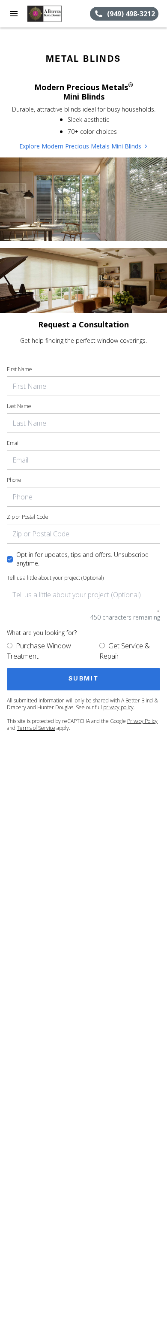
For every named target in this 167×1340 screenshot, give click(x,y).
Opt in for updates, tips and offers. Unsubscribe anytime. (82, 559)
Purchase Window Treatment (39, 651)
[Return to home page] (53, 13)
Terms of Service (36, 728)
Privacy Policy (142, 721)
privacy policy (118, 707)
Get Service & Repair (124, 651)
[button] (14, 14)
